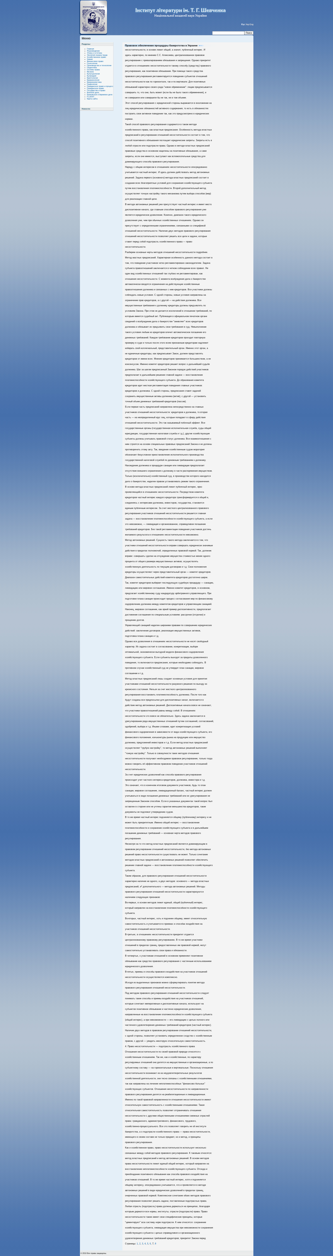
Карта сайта (92, 99)
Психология (92, 63)
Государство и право (96, 90)
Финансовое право (95, 61)
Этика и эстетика (94, 53)
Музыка (90, 72)
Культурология (93, 74)
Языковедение (93, 51)
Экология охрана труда (97, 55)
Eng (251, 24)
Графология (92, 84)
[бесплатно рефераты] (94, 2)
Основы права (93, 70)
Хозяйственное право (96, 57)
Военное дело (93, 92)
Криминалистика (94, 82)
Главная (90, 49)
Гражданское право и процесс (100, 86)
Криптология (92, 78)
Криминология (93, 80)
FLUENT (90, 97)
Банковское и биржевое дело (99, 95)
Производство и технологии (99, 65)
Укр (247, 24)
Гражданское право (95, 88)
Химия (90, 59)
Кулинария (91, 76)
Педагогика (92, 67)
